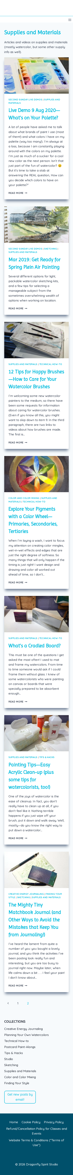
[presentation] (36, 75)
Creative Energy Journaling (26, 894)
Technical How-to (50, 364)
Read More (18, 192)
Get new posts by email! (20, 1097)
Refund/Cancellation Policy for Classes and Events (36, 1131)
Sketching (50, 248)
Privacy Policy (54, 1122)
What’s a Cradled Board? (34, 646)
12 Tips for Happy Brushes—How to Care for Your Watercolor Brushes (36, 379)
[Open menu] (69, 20)
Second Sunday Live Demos (25, 99)
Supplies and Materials (23, 252)
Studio (8, 1059)
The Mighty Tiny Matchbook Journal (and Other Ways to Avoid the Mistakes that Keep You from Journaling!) (35, 920)
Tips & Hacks (47, 757)
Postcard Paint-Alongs (19, 1047)
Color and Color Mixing (24, 498)
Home (13, 1122)
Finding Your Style (16, 1083)
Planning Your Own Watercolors (26, 1035)
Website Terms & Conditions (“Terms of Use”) (36, 1142)
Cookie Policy (31, 1122)
